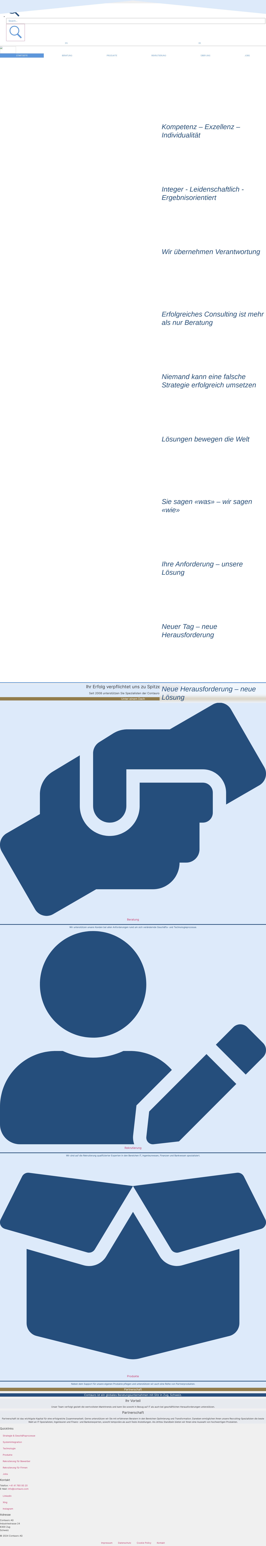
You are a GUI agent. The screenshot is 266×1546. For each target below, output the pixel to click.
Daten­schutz (124, 1542)
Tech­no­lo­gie (9, 1448)
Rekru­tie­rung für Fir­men (15, 1467)
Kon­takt (161, 1542)
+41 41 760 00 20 (18, 1485)
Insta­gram (8, 1508)
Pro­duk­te (112, 55)
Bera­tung (67, 55)
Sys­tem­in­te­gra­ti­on (12, 1442)
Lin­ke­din (7, 1495)
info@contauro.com (18, 1488)
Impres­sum (106, 1542)
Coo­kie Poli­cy (144, 1542)
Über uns (205, 55)
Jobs (5, 1474)
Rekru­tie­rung (158, 55)
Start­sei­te (22, 55)
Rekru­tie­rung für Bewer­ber (16, 1461)
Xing (5, 1502)
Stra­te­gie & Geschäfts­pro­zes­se (19, 1435)
